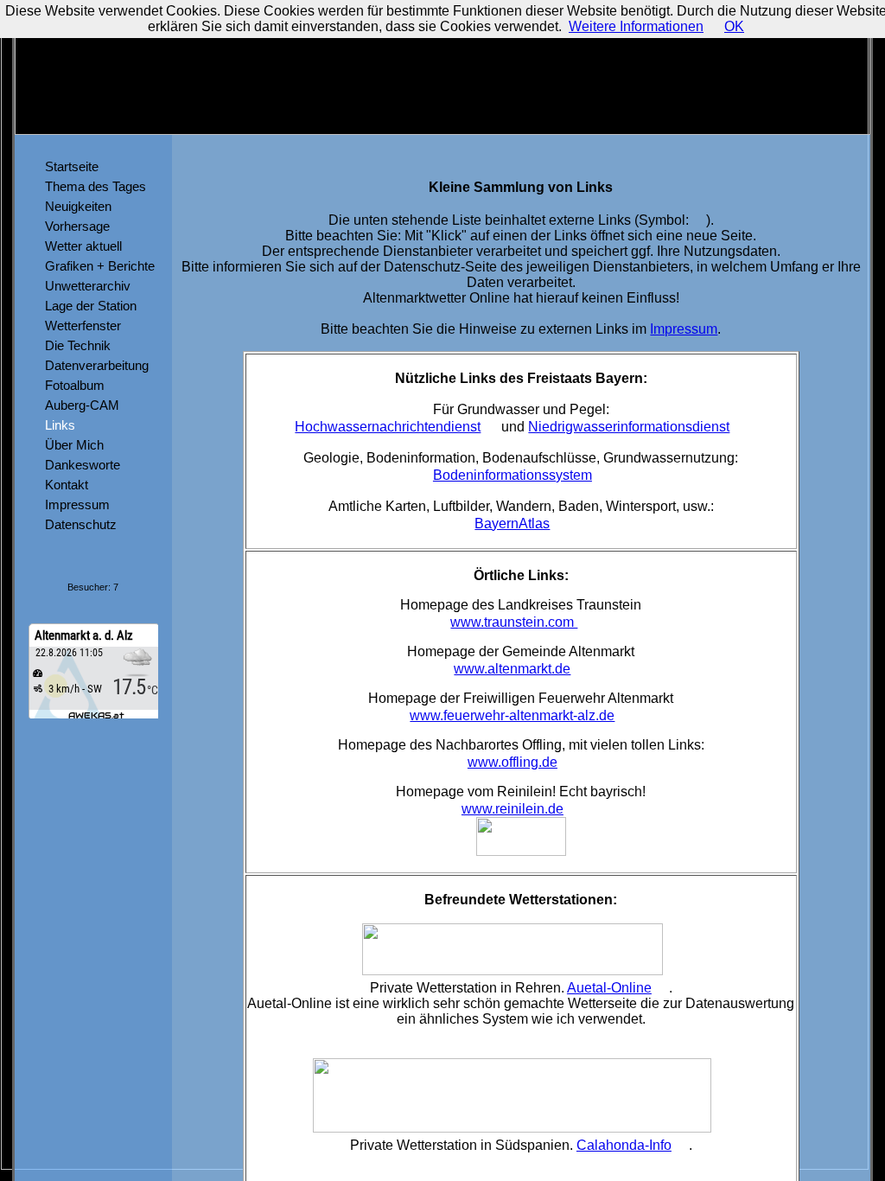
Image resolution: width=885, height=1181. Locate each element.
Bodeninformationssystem (512, 475)
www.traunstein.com (513, 622)
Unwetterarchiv (84, 285)
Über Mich (71, 444)
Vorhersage (74, 226)
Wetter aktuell (80, 246)
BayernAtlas (512, 523)
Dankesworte (79, 464)
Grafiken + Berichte (96, 266)
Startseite (68, 166)
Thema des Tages (92, 186)
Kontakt (63, 484)
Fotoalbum (71, 385)
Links (56, 425)
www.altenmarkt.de (512, 668)
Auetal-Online (609, 987)
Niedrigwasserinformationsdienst (628, 426)
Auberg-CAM (78, 405)
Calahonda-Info (624, 1145)
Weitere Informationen (636, 26)
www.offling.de (512, 762)
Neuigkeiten (74, 206)
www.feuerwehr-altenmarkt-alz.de (512, 715)
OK (734, 26)
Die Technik (74, 345)
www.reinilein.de (512, 808)
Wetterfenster (79, 325)
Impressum (74, 504)
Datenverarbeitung (93, 365)
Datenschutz (77, 524)
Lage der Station (87, 305)
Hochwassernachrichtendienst (388, 426)
